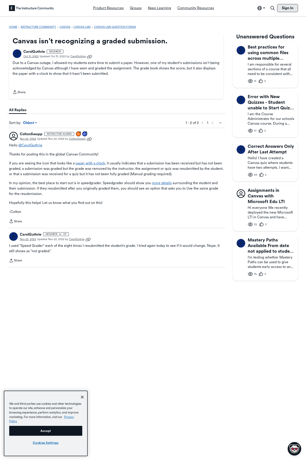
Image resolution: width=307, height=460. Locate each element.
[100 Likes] (85, 134)
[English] (31, 8)
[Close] (82, 397)
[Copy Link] (89, 56)
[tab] (17, 110)
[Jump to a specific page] (219, 122)
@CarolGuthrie (30, 145)
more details (162, 183)
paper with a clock (90, 163)
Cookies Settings (46, 443)
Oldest (29, 123)
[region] (46, 423)
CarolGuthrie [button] (34, 51)
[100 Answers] (78, 134)
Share (19, 92)
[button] (17, 53)
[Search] (273, 8)
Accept (45, 431)
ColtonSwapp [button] (31, 134)
